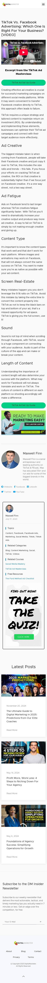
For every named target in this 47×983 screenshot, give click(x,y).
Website (8, 486)
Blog (7, 550)
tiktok (31, 537)
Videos (16, 554)
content (9, 533)
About (9, 951)
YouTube (20, 491)
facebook (18, 533)
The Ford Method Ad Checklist (19, 579)
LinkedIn (33, 486)
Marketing (10, 537)
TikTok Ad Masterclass (15, 569)
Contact (37, 951)
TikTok (8, 554)
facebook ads (31, 533)
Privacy (16, 957)
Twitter (7, 491)
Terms (31, 957)
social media (22, 537)
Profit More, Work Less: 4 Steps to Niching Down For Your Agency (22, 781)
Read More (12, 730)
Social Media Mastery (15, 564)
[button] (43, 4)
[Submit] (40, 921)
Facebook (20, 486)
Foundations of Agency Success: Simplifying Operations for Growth (20, 845)
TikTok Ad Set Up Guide (23, 83)
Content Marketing (19, 550)
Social (32, 550)
